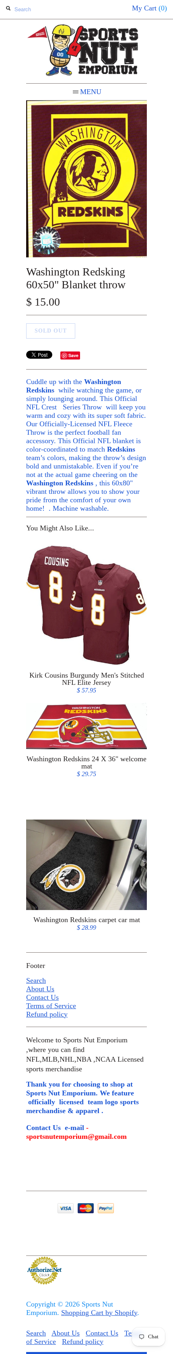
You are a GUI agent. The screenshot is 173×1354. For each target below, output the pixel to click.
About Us (40, 989)
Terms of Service (51, 1006)
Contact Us (42, 997)
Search (36, 980)
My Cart (149, 8)
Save (73, 355)
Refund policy (47, 1014)
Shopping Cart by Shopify (99, 1313)
